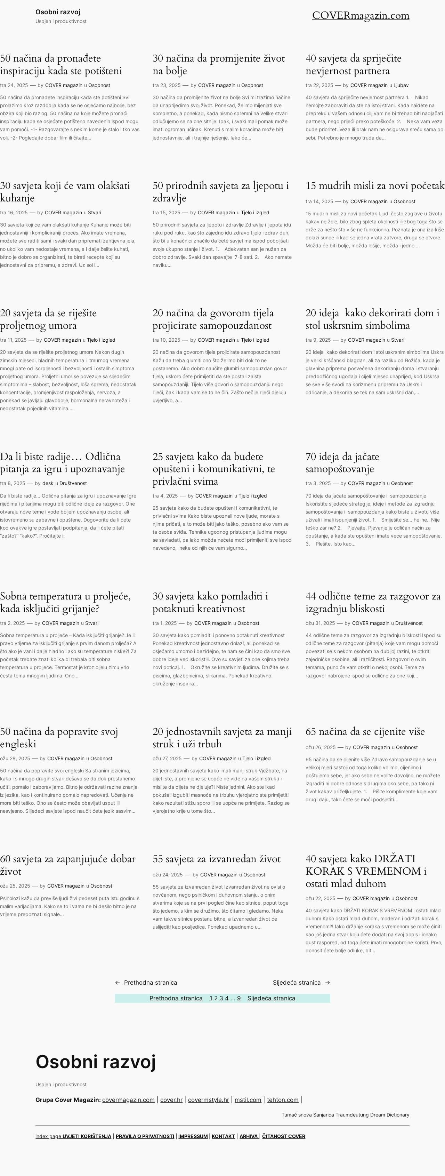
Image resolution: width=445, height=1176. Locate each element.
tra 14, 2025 (319, 201)
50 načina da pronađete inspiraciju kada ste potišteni (61, 65)
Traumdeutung (352, 1115)
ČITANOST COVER (283, 1136)
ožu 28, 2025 (15, 758)
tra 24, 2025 (14, 85)
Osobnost (99, 85)
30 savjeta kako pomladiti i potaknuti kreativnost (210, 602)
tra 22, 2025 (319, 85)
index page (49, 1136)
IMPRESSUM (193, 1136)
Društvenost (73, 483)
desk (48, 483)
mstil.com (248, 1099)
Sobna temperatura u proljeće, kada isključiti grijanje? (65, 602)
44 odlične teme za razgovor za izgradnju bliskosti (373, 602)
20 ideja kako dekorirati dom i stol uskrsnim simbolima (372, 319)
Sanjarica (324, 1115)
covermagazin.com (128, 1099)
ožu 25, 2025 (15, 886)
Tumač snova (297, 1115)
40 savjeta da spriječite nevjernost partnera (354, 65)
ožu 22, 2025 (320, 898)
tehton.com (283, 1099)
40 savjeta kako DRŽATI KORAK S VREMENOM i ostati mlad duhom (366, 871)
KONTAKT (223, 1136)
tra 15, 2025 (166, 212)
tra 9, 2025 (318, 340)
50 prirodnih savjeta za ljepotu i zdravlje (221, 192)
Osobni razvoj (57, 12)
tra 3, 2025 (318, 483)
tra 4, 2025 (165, 496)
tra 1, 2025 (165, 623)
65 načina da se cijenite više (365, 732)
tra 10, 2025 (166, 340)
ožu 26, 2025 (321, 747)
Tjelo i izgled (255, 212)
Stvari (94, 212)
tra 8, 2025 (12, 483)
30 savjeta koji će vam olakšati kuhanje (65, 192)
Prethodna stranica (146, 982)
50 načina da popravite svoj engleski (59, 738)
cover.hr (171, 1099)
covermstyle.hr (208, 1099)
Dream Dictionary (390, 1115)
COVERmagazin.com (361, 16)
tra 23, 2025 (167, 85)
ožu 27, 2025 (167, 758)
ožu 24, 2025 (168, 874)
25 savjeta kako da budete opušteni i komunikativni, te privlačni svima (214, 469)
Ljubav (401, 85)
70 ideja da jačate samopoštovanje (343, 463)
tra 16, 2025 (14, 212)
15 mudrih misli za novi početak (375, 186)
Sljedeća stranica (301, 982)
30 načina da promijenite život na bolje (219, 65)
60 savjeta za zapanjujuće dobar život (68, 865)
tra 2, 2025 (12, 623)
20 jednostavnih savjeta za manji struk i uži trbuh (222, 738)
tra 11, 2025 (13, 340)
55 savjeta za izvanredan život (217, 859)
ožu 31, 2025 (320, 623)
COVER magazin (63, 85)
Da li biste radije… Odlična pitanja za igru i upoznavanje (62, 463)
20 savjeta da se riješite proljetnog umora (48, 319)
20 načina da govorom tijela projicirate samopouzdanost (213, 319)
